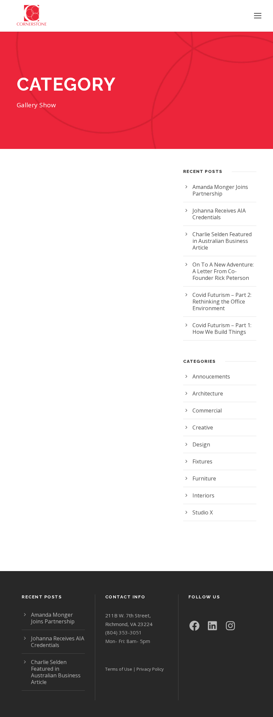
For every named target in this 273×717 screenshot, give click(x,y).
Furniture (204, 478)
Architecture (207, 393)
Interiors (203, 495)
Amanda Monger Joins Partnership (220, 190)
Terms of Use (118, 669)
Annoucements (211, 376)
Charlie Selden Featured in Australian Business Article (222, 241)
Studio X (202, 512)
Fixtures (202, 461)
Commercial (207, 410)
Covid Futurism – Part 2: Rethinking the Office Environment (221, 301)
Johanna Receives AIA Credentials (219, 214)
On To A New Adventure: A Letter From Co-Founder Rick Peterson (223, 271)
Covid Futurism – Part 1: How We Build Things (221, 329)
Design (201, 444)
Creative (202, 427)
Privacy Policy (150, 669)
